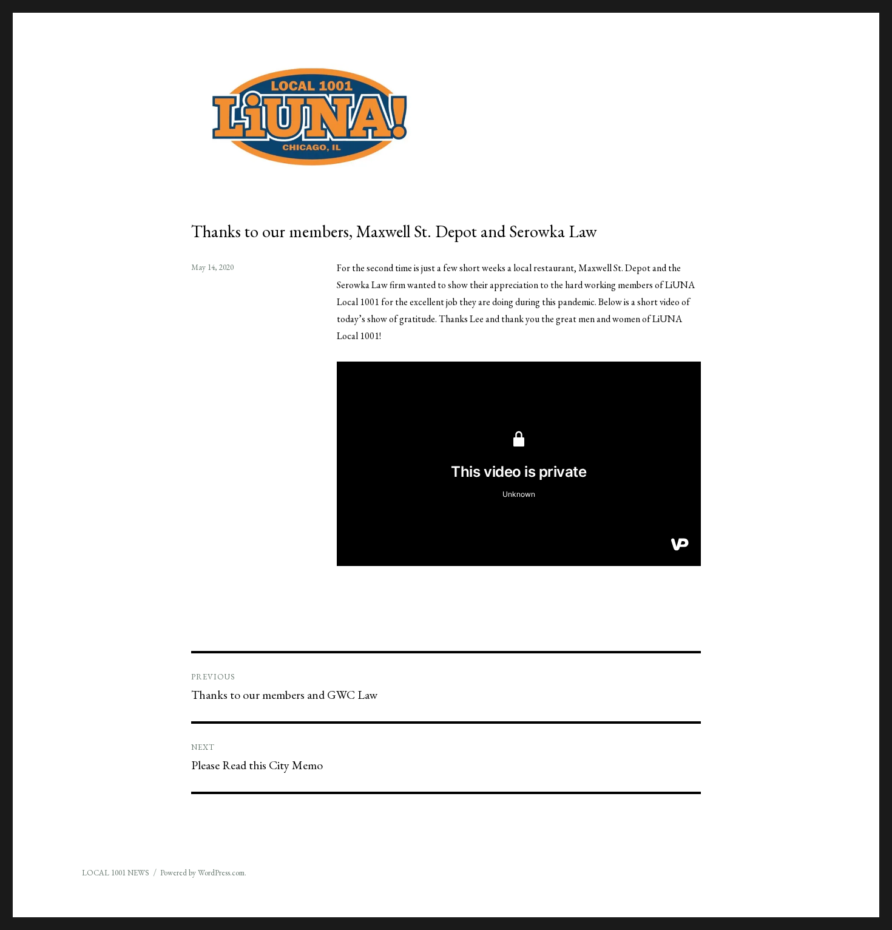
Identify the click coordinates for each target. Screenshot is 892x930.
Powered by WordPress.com (202, 873)
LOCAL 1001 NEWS (115, 873)
